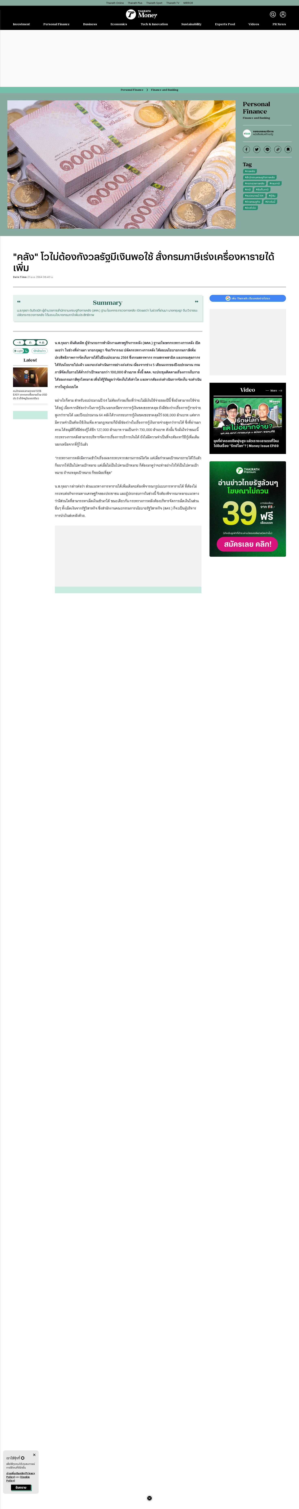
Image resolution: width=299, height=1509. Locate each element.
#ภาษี (248, 189)
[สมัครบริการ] (248, 509)
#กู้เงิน (272, 195)
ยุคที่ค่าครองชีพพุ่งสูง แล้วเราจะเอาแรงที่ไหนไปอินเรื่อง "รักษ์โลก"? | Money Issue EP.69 (246, 443)
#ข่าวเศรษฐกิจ (252, 201)
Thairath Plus (135, 2)
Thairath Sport (154, 2)
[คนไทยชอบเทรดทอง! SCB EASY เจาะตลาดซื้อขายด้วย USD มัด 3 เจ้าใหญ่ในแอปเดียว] (30, 377)
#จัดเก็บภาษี (262, 189)
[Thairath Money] (141, 14)
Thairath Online (115, 2)
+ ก (41, 342)
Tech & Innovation (154, 24)
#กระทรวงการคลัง (254, 183)
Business (90, 24)
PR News (279, 24)
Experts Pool (225, 24)
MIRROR (188, 2)
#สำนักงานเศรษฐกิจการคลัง (260, 177)
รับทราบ (20, 1487)
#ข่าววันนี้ (270, 201)
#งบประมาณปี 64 (254, 195)
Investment (21, 24)
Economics (119, 24)
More (274, 390)
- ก (19, 342)
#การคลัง (250, 171)
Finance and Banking (164, 89)
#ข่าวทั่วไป (250, 207)
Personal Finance (57, 24)
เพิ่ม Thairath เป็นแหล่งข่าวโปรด (251, 298)
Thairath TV (172, 2)
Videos (254, 24)
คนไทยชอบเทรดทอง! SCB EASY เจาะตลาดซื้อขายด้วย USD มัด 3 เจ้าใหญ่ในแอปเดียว (30, 394)
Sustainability (191, 24)
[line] (267, 149)
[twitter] (256, 149)
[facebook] (246, 149)
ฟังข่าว (41, 351)
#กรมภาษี (275, 183)
